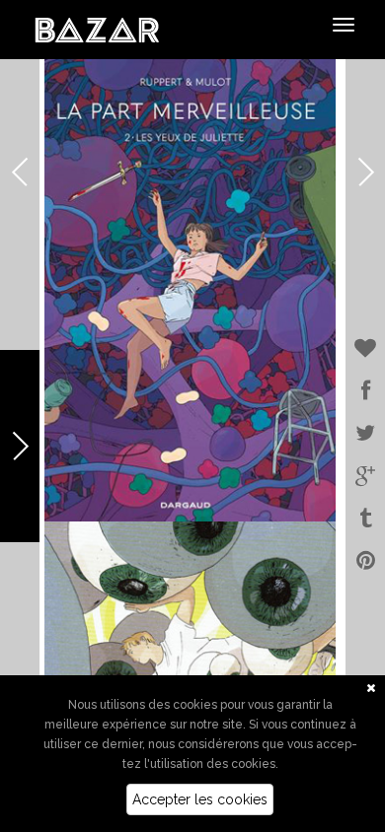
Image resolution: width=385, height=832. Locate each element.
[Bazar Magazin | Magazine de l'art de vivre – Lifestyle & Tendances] (97, 28)
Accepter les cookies (200, 799)
